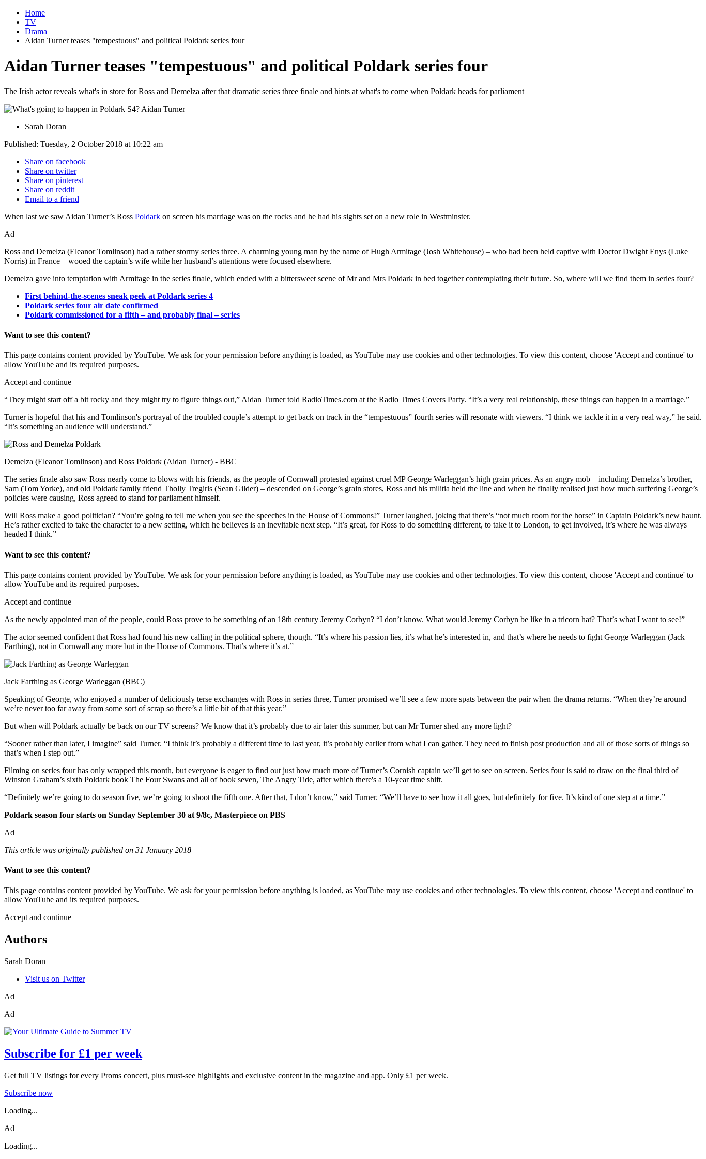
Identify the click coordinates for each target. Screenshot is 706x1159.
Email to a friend (52, 198)
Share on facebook (55, 161)
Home (35, 12)
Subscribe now (28, 1093)
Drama (36, 31)
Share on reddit (49, 189)
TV (30, 22)
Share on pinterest (54, 180)
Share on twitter (50, 171)
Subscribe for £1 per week (73, 1053)
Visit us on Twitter (55, 978)
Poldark (147, 216)
